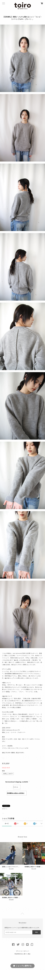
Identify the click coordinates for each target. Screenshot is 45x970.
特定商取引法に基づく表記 (22, 954)
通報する (4, 809)
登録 (36, 932)
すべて (7, 823)
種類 (3, 771)
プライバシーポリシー (22, 951)
